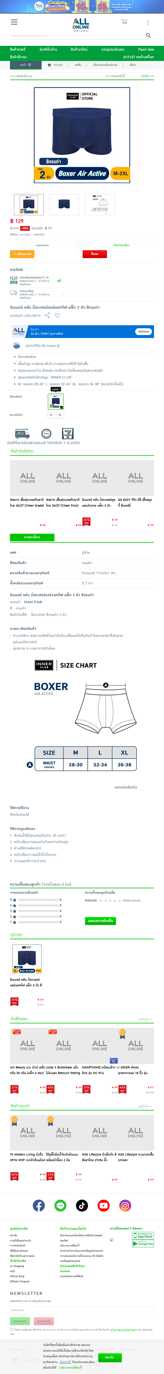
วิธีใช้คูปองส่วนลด (19, 1251)
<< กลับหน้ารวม (21, 76)
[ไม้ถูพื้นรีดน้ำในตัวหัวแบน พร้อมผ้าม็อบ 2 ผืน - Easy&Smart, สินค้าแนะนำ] (64, 1133)
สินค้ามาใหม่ (79, 49)
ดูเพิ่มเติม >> (145, 1019)
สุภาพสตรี (43, 1321)
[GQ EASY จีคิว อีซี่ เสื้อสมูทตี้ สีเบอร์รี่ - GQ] (136, 478)
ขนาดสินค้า (16, 415)
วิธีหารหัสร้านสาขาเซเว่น (22, 1256)
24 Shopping (17, 1266)
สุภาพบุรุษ (20, 1321)
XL (60, 415)
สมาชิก (13, 1235)
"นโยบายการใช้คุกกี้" (71, 1368)
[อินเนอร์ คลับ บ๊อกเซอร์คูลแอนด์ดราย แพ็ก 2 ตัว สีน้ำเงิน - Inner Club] (100, 478)
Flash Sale (146, 49)
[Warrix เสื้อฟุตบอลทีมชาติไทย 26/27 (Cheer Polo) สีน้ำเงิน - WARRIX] (64, 478)
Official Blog (17, 1276)
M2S (12, 1271)
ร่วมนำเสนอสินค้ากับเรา (72, 1266)
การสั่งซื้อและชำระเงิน (20, 1241)
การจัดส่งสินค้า (18, 1246)
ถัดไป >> (147, 76)
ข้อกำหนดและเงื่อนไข (73, 1228)
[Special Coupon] (82, 6)
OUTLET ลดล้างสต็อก (138, 57)
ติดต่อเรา (65, 1271)
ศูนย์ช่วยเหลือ (19, 1228)
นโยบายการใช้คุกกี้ (69, 1246)
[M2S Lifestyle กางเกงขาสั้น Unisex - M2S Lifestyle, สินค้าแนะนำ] (136, 1133)
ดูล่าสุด (16, 935)
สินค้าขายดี (18, 49)
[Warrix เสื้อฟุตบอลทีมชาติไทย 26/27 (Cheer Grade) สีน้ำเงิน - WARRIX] (28, 478)
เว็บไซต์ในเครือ (18, 1261)
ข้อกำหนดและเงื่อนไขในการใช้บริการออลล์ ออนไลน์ (81, 1238)
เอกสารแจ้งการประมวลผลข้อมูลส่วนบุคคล (81, 1251)
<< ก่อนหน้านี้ (115, 76)
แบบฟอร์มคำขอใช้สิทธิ (71, 1276)
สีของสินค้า (16, 397)
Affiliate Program (20, 1282)
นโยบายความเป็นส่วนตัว (123, 1329)
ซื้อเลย (94, 254)
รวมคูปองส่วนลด (112, 49)
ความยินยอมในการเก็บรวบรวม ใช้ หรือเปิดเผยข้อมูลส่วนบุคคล (81, 1258)
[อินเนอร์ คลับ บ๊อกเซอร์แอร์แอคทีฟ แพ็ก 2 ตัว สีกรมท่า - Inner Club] (27, 959)
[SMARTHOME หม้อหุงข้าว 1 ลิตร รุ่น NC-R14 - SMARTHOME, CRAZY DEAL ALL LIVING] (100, 1046)
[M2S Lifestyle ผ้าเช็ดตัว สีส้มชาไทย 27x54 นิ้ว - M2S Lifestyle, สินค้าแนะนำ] (100, 1133)
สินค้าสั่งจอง (18, 57)
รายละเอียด (32, 537)
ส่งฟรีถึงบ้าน (48, 49)
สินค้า (23, 65)
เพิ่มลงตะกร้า (24, 254)
